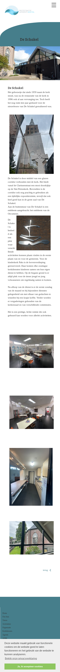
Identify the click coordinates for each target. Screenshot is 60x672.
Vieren (4, 620)
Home (4, 613)
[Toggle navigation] (54, 5)
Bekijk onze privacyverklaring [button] (21, 658)
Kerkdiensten (7, 631)
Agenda (5, 635)
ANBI (4, 638)
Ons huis (5, 617)
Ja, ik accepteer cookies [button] (30, 666)
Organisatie (6, 627)
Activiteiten (6, 624)
